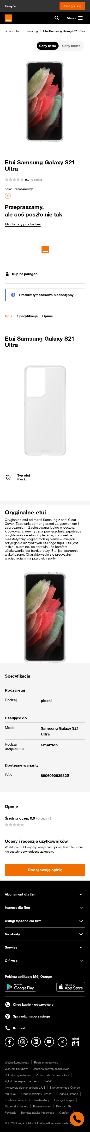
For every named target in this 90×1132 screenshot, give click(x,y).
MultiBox (10, 1094)
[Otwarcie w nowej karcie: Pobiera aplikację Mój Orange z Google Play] (20, 987)
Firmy (8, 6)
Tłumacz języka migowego (37, 1112)
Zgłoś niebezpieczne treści (22, 1081)
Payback (10, 1112)
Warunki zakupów (16, 1069)
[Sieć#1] (75, 1041)
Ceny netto (47, 46)
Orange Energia (64, 1100)
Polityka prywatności (18, 1075)
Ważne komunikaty (17, 1062)
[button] (30, 31)
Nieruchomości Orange (65, 1087)
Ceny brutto (71, 46)
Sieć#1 (48, 1081)
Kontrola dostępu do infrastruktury (27, 1100)
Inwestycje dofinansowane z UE (25, 1087)
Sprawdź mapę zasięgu (31, 1016)
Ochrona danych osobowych (51, 1069)
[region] (45, 31)
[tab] (8, 316)
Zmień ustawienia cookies (52, 1075)
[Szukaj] (57, 18)
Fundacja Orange (67, 1094)
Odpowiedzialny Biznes (36, 1094)
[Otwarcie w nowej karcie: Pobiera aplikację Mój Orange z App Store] (70, 987)
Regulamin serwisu (46, 1062)
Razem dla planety (16, 1106)
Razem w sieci (42, 1106)
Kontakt (19, 1028)
